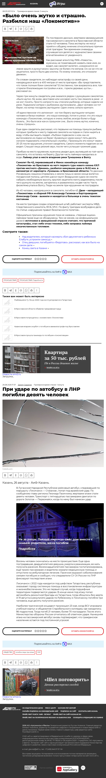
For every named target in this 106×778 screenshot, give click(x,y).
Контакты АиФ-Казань (88, 711)
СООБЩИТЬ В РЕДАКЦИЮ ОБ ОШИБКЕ (88, 717)
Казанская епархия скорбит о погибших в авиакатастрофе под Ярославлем (47, 326)
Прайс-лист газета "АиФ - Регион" (36, 714)
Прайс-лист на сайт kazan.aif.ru (67, 714)
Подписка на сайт (68, 711)
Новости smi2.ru (11, 374)
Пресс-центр (50, 708)
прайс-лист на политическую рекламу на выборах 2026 (46, 717)
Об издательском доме (32, 708)
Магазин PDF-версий (67, 708)
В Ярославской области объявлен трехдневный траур (37, 309)
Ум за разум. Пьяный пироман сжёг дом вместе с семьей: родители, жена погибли (55, 541)
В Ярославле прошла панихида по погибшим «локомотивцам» (41, 335)
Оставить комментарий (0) (82, 259)
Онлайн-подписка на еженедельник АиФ (40, 711)
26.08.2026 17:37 (9, 385)
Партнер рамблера (46, 768)
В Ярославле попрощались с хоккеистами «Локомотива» (39, 318)
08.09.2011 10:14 (8, 11)
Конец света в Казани (34, 248)
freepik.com (7, 469)
